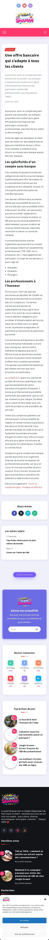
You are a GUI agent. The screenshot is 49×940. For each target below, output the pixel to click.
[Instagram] (30, 5)
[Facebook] (18, 5)
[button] (45, 899)
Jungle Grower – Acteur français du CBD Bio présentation (30, 748)
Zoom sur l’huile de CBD (17, 552)
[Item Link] (10, 721)
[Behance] (38, 682)
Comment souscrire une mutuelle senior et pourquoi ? (31, 734)
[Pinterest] (17, 830)
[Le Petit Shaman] (24, 18)
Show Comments (24, 575)
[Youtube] (24, 5)
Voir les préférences (25, 934)
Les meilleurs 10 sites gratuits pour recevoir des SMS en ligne (30, 762)
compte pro (13, 377)
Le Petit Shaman (25, 861)
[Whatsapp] (10, 666)
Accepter (24, 920)
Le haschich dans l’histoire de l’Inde (28, 721)
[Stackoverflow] (24, 830)
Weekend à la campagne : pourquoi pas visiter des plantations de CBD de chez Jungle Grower (29, 874)
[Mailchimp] (36, 629)
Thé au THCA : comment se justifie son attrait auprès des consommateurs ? (29, 854)
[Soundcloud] (38, 666)
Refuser (24, 927)
